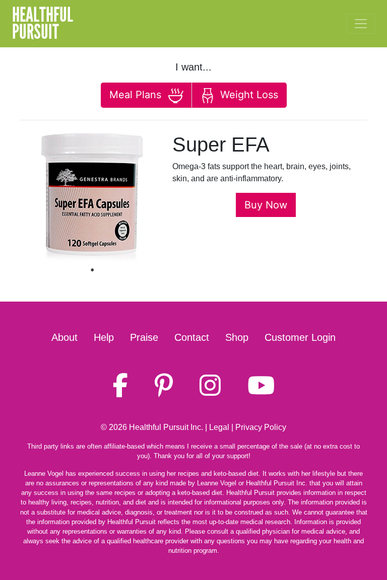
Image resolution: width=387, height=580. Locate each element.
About (64, 337)
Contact (191, 337)
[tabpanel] (92, 197)
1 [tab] (92, 270)
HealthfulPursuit (42, 23)
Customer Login (300, 337)
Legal (219, 427)
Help (104, 337)
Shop (236, 337)
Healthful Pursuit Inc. (166, 427)
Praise (144, 337)
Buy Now (265, 205)
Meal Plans (136, 95)
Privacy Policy (260, 427)
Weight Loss (247, 95)
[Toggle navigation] (361, 24)
